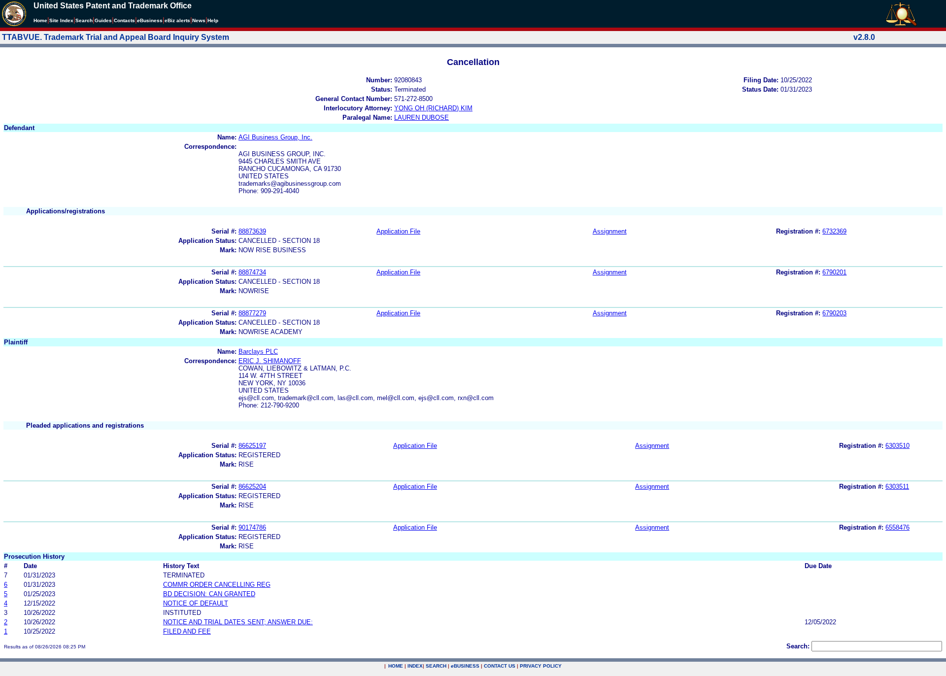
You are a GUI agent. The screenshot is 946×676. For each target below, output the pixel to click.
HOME (395, 666)
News (198, 20)
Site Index (61, 20)
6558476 (897, 527)
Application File (398, 231)
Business (150, 20)
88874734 (252, 272)
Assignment (610, 231)
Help (212, 20)
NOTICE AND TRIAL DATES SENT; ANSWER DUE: (238, 622)
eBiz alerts (177, 20)
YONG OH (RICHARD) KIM (433, 108)
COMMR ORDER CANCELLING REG (216, 584)
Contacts (124, 20)
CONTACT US (499, 666)
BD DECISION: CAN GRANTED (209, 594)
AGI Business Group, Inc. (275, 137)
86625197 (252, 445)
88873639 (252, 231)
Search (84, 20)
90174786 (252, 527)
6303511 (897, 486)
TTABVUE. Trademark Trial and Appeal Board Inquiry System (115, 37)
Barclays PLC (258, 351)
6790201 (834, 272)
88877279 (252, 313)
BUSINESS (465, 666)
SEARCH (436, 666)
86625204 (252, 486)
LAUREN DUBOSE (421, 117)
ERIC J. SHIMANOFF (269, 361)
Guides (103, 20)
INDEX (415, 666)
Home (40, 20)
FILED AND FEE (187, 631)
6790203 (834, 313)
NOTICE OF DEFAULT (195, 603)
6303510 (897, 445)
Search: (798, 646)
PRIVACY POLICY (541, 666)
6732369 (834, 231)
